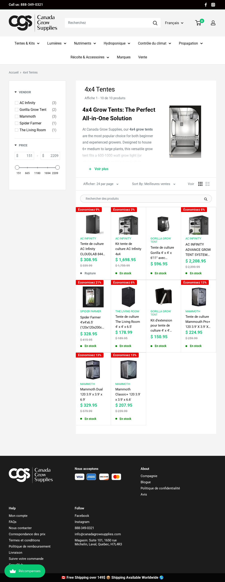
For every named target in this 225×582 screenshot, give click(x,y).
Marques (124, 57)
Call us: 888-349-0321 (26, 5)
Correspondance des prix (27, 534)
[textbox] (26, 156)
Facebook (82, 516)
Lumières (54, 43)
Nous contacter (20, 528)
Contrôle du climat (152, 43)
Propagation (188, 43)
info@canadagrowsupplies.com (98, 534)
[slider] (17, 167)
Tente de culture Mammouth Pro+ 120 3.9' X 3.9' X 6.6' (197, 322)
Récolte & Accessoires (87, 57)
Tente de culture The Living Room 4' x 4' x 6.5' (127, 322)
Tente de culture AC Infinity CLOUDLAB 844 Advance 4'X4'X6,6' (92, 249)
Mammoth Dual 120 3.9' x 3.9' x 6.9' (91, 394)
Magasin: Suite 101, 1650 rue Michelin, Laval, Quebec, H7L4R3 (98, 542)
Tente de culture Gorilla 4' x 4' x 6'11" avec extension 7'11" (162, 253)
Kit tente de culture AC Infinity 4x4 (128, 249)
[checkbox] (38, 103)
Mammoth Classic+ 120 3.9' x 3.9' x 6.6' (127, 394)
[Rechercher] (155, 23)
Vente (142, 57)
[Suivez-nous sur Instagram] (213, 5)
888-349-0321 (84, 528)
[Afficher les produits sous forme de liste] (208, 184)
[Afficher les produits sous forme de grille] (200, 184)
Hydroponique (114, 43)
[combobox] (107, 23)
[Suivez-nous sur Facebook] (206, 5)
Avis (144, 494)
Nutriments (82, 43)
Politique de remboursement (30, 546)
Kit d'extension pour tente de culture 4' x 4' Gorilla (161, 325)
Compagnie (149, 476)
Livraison (15, 553)
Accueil (13, 72)
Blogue (146, 482)
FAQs (12, 522)
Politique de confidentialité (160, 488)
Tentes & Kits (25, 43)
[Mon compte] (213, 22)
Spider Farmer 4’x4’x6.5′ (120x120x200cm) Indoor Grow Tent (93, 322)
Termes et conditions (24, 540)
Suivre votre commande (26, 559)
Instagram (82, 522)
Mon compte (18, 516)
